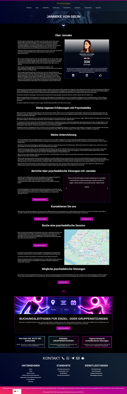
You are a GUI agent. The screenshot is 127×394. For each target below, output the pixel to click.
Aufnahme (88, 7)
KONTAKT (51, 358)
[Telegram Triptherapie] (72, 358)
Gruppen (46, 7)
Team (30, 369)
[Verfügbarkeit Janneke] (87, 75)
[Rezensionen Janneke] (100, 75)
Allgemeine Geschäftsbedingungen (30, 377)
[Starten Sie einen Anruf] (63, 358)
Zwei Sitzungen (96, 371)
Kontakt (77, 7)
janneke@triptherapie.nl (63, 211)
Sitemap (30, 381)
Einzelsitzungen (96, 369)
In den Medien (31, 379)
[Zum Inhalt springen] (63, 25)
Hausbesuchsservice (63, 369)
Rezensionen (31, 373)
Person (28, 7)
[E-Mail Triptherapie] (77, 358)
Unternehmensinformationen (30, 375)
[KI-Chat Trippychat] (82, 358)
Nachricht (66, 7)
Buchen (98, 7)
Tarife (30, 371)
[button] (66, 188)
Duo (37, 7)
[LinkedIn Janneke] (73, 75)
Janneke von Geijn (86, 54)
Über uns (56, 7)
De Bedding (63, 373)
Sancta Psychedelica (63, 375)
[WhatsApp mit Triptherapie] (67, 358)
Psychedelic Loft (64, 371)
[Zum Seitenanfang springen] (63, 291)
